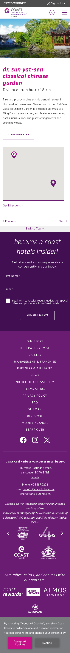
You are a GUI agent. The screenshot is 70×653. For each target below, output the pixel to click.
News (35, 375)
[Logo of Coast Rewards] (14, 3)
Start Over (35, 429)
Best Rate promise (35, 348)
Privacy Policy (35, 395)
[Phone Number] (52, 12)
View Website (21, 135)
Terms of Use (35, 389)
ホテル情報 (35, 416)
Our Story (35, 341)
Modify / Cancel (35, 423)
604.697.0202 (39, 485)
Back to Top (34, 229)
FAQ (35, 402)
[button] (53, 183)
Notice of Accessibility (35, 382)
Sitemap (35, 409)
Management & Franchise (35, 361)
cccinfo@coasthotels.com (39, 489)
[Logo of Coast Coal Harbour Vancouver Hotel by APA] (16, 12)
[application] (35, 635)
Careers (35, 355)
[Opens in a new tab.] (48, 552)
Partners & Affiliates (35, 368)
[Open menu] (64, 12)
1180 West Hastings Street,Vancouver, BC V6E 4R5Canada (35, 473)
